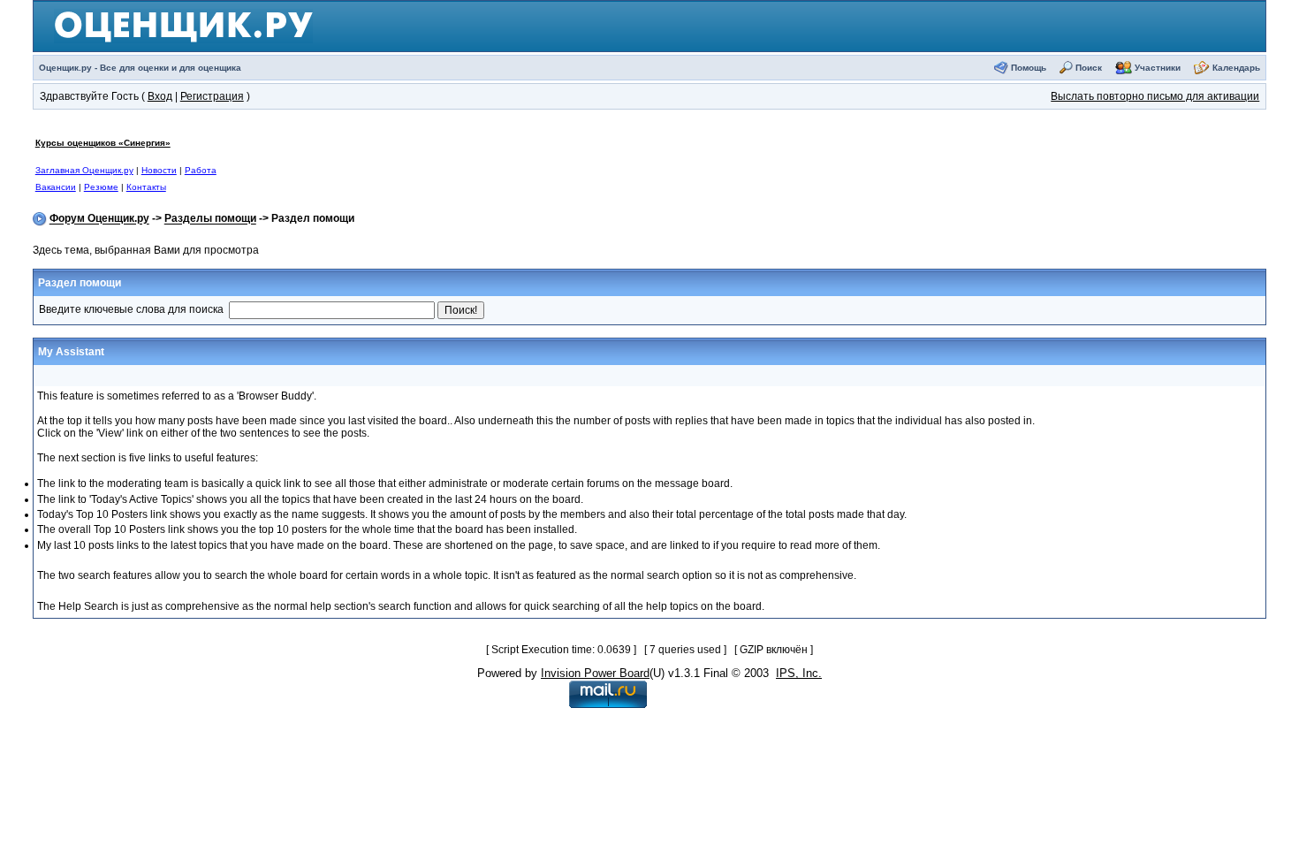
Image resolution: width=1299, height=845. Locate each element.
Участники (1158, 67)
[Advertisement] (630, 164)
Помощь (1028, 67)
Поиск (1088, 67)
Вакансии (55, 187)
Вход (160, 96)
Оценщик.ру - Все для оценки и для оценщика (140, 67)
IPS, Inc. (799, 673)
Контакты (146, 187)
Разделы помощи (210, 219)
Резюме (101, 187)
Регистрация (212, 96)
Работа (200, 170)
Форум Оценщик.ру (99, 219)
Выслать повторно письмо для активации (1155, 96)
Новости (159, 170)
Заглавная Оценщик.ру (84, 170)
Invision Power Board (595, 673)
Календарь (1236, 67)
